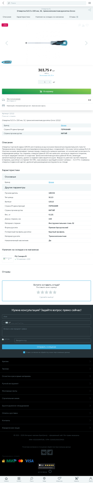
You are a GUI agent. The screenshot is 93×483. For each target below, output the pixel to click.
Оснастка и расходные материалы (16, 376)
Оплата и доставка (10, 413)
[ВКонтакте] (43, 452)
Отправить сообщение (46, 347)
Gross (63, 125)
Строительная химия (10, 398)
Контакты (6, 420)
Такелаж (5, 369)
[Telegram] (50, 452)
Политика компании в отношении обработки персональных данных (46, 447)
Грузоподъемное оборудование (15, 406)
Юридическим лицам (11, 428)
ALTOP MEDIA (42, 472)
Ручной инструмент (10, 383)
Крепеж (5, 361)
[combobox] (6, 323)
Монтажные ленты (9, 391)
